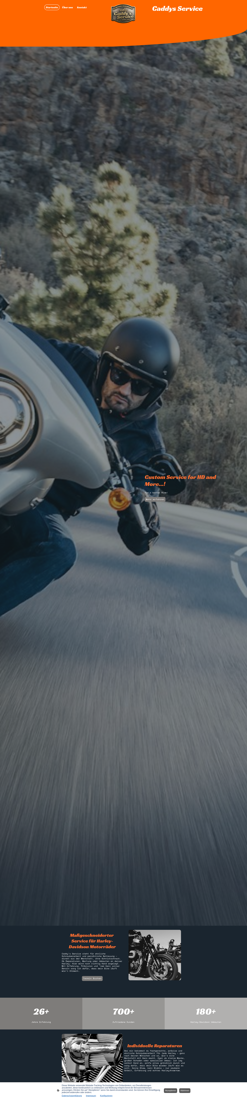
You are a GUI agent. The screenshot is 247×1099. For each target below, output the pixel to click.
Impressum (91, 1096)
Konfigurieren (106, 1096)
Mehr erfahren (155, 499)
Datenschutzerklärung (72, 1096)
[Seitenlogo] (123, 14)
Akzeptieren (170, 1090)
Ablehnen (184, 1090)
